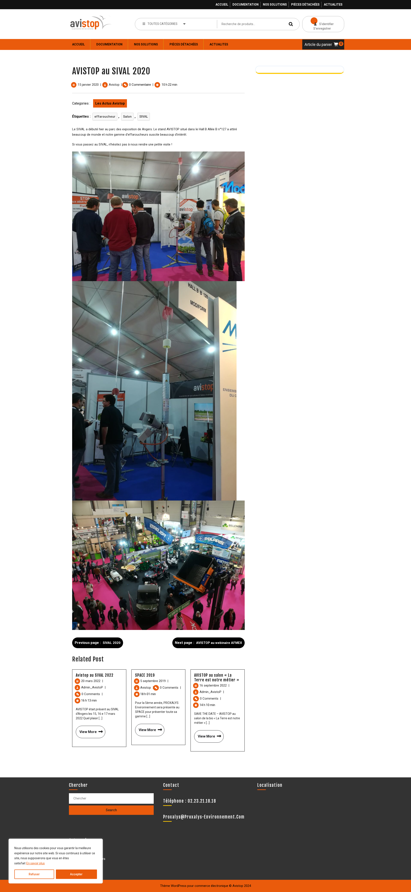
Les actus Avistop (110, 103)
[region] (56, 861)
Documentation (245, 4)
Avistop (114, 85)
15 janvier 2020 (88, 85)
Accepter (76, 874)
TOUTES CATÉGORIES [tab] (162, 23)
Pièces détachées (305, 4)
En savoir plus (35, 863)
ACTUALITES (333, 4)
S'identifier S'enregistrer (318, 23)
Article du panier (318, 44)
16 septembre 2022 (214, 685)
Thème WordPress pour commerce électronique (194, 886)
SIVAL (143, 116)
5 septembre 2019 (154, 681)
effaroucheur (104, 116)
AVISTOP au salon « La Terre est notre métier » (216, 677)
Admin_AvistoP (93, 687)
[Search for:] (111, 798)
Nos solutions (275, 4)
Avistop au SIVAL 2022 (94, 675)
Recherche (289, 24)
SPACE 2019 (145, 675)
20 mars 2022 (92, 681)
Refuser (34, 874)
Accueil (222, 4)
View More (86, 730)
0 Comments (92, 694)
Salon (127, 116)
